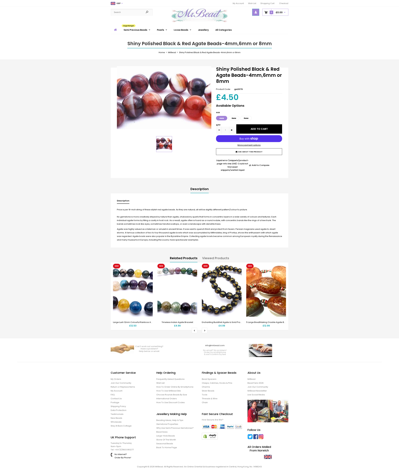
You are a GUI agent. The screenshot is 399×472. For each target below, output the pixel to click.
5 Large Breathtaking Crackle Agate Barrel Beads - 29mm (275, 322)
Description (199, 189)
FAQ (113, 394)
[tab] (123, 201)
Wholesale (116, 421)
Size (218, 112)
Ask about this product (250, 151)
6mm (234, 118)
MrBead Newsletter (257, 390)
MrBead (251, 379)
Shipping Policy (118, 406)
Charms (206, 386)
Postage (115, 402)
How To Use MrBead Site (168, 390)
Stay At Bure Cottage (121, 425)
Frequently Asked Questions (170, 379)
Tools (204, 394)
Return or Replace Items (123, 386)
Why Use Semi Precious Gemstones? (175, 428)
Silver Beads (208, 390)
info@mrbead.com (215, 345)
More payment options (249, 145)
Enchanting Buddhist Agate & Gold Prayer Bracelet (227, 322)
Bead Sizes (162, 431)
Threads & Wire (209, 398)
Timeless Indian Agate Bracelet (177, 322)
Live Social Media (256, 394)
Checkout (283, 3)
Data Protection (118, 410)
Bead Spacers (209, 379)
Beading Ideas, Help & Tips (169, 420)
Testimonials (117, 414)
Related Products (183, 258)
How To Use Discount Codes (170, 402)
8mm (246, 118)
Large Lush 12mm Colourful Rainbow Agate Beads (138, 322)
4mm (221, 118)
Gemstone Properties (167, 424)
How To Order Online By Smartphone (174, 386)
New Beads (116, 418)
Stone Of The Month (166, 439)
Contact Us (116, 398)
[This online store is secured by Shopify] (210, 438)
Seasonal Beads (164, 443)
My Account (238, 3)
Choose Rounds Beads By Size (171, 394)
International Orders (166, 398)
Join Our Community (121, 382)
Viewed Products (215, 258)
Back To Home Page (166, 447)
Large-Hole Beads (165, 435)
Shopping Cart (267, 3)
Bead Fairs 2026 (256, 382)
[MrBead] (199, 21)
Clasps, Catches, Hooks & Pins (217, 382)
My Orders (116, 379)
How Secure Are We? (212, 419)
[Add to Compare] (148, 274)
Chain (205, 402)
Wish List (252, 3)
